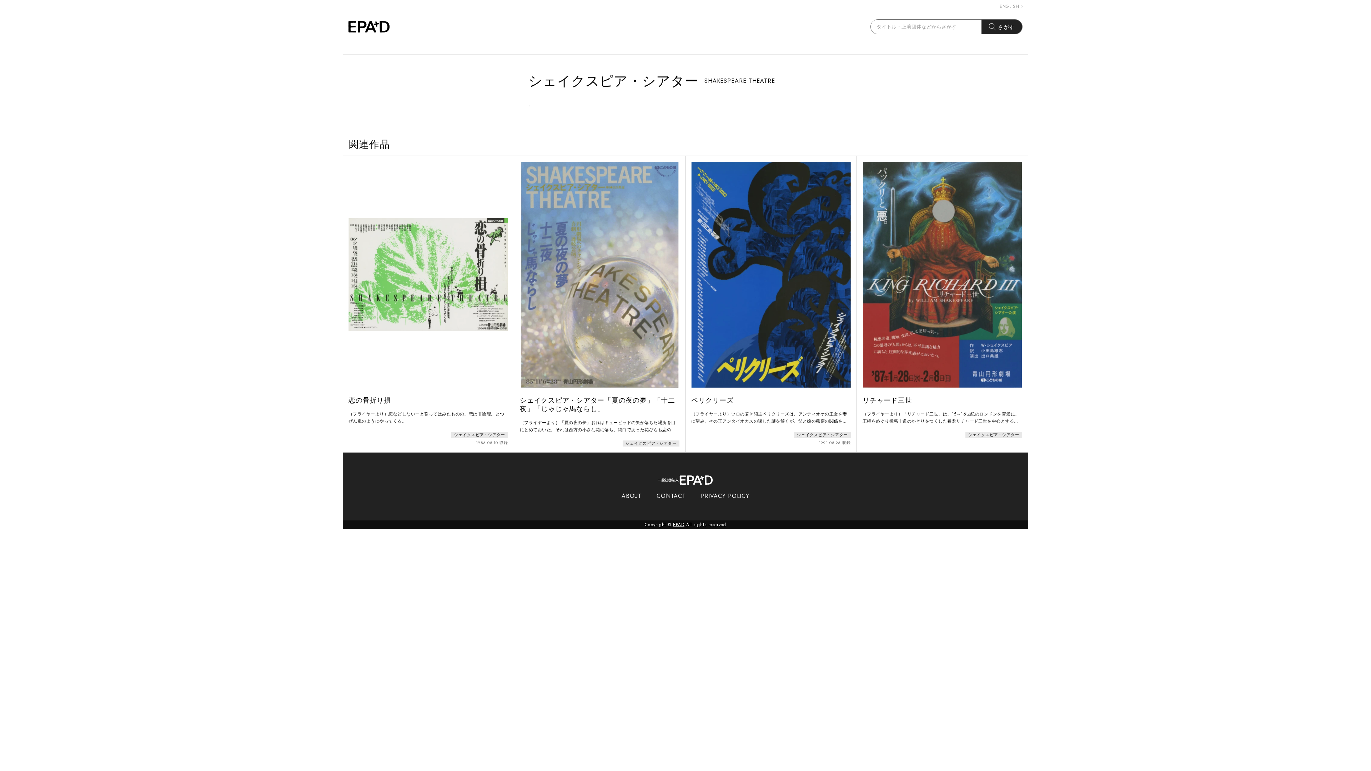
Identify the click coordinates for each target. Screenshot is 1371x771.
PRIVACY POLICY (725, 496)
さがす (1006, 27)
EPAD (678, 524)
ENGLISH (1009, 6)
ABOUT (632, 496)
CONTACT (671, 496)
